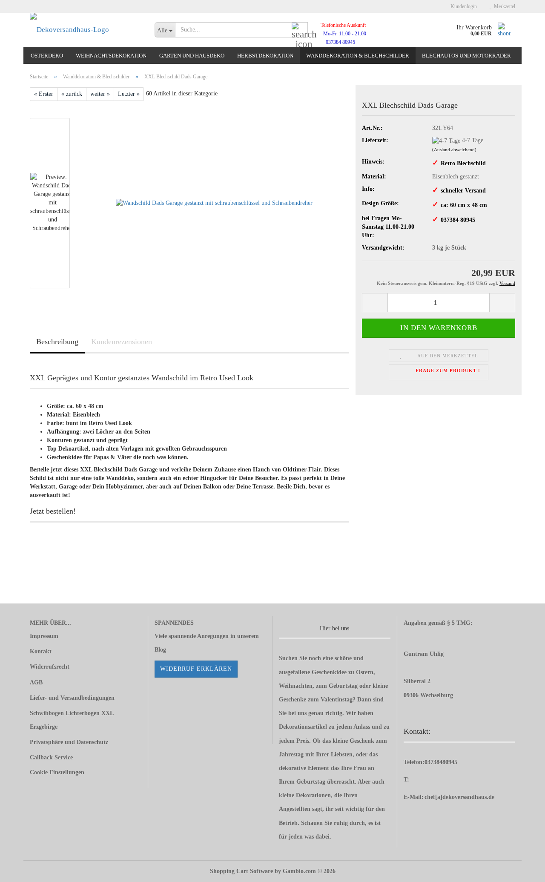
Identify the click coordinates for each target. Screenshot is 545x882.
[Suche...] (300, 30)
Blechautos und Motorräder (466, 55)
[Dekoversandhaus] (86, 30)
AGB (36, 682)
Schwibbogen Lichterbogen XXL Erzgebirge (71, 720)
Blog (160, 649)
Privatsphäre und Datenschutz (69, 742)
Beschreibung (57, 341)
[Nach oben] (521, 869)
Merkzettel (503, 6)
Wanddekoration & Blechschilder (357, 55)
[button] (374, 302)
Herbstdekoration (265, 55)
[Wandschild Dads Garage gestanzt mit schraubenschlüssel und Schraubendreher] (214, 203)
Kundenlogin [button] (462, 6)
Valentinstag (337, 699)
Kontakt (41, 651)
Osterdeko (47, 55)
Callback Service (51, 757)
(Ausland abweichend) (454, 149)
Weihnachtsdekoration (111, 55)
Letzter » (129, 94)
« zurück (71, 94)
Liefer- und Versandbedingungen (72, 698)
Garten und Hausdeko (191, 55)
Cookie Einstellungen (57, 772)
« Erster (43, 94)
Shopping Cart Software (241, 871)
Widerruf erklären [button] (196, 669)
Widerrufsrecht (49, 667)
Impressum (44, 636)
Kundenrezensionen (121, 341)
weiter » (100, 94)
